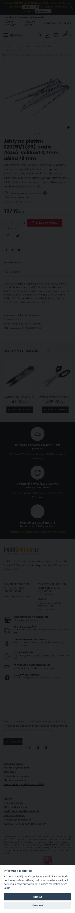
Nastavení (37, 905)
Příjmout (37, 896)
